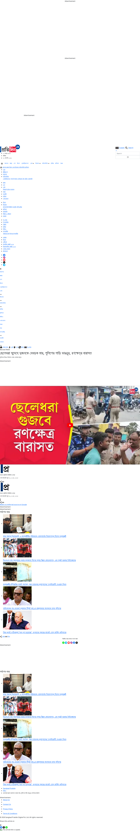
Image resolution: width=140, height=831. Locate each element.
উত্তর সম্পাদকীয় (14, 234)
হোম (4, 170)
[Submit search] (128, 157)
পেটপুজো (20, 179)
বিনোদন (37, 163)
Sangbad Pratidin (9, 788)
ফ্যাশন (15, 179)
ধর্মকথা (4, 196)
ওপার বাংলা (5, 199)
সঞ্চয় (61, 163)
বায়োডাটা (5, 211)
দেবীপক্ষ (5, 242)
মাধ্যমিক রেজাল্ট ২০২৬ (8, 244)
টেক (23, 179)
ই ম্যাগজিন (5, 222)
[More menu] (138, 163)
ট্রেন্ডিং (4, 224)
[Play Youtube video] (70, 425)
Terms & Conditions (10, 813)
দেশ (15, 163)
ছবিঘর (52, 163)
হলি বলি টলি (6, 207)
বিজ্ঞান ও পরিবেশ (7, 214)
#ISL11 (5, 172)
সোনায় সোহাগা (6, 249)
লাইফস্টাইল (45, 163)
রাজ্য (11, 163)
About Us (6, 800)
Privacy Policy (8, 809)
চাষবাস (4, 216)
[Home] (10, 148)
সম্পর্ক (12, 179)
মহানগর (6, 163)
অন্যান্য (12, 189)
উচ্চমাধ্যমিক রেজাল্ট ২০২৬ (9, 246)
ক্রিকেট (5, 189)
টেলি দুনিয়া (19, 207)
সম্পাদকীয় (5, 231)
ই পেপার (5, 220)
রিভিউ (10, 207)
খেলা (31, 163)
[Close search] (116, 150)
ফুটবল (8, 189)
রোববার (4, 237)
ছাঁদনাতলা (5, 251)
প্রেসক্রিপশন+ (25, 163)
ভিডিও (4, 229)
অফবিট (4, 194)
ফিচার (4, 240)
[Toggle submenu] (1, 294)
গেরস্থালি (30, 179)
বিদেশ (18, 163)
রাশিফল (57, 163)
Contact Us (7, 804)
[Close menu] (0, 269)
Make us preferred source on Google (13, 505)
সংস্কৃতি (14, 207)
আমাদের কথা (6, 234)
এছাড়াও (2, 342)
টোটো (26, 179)
